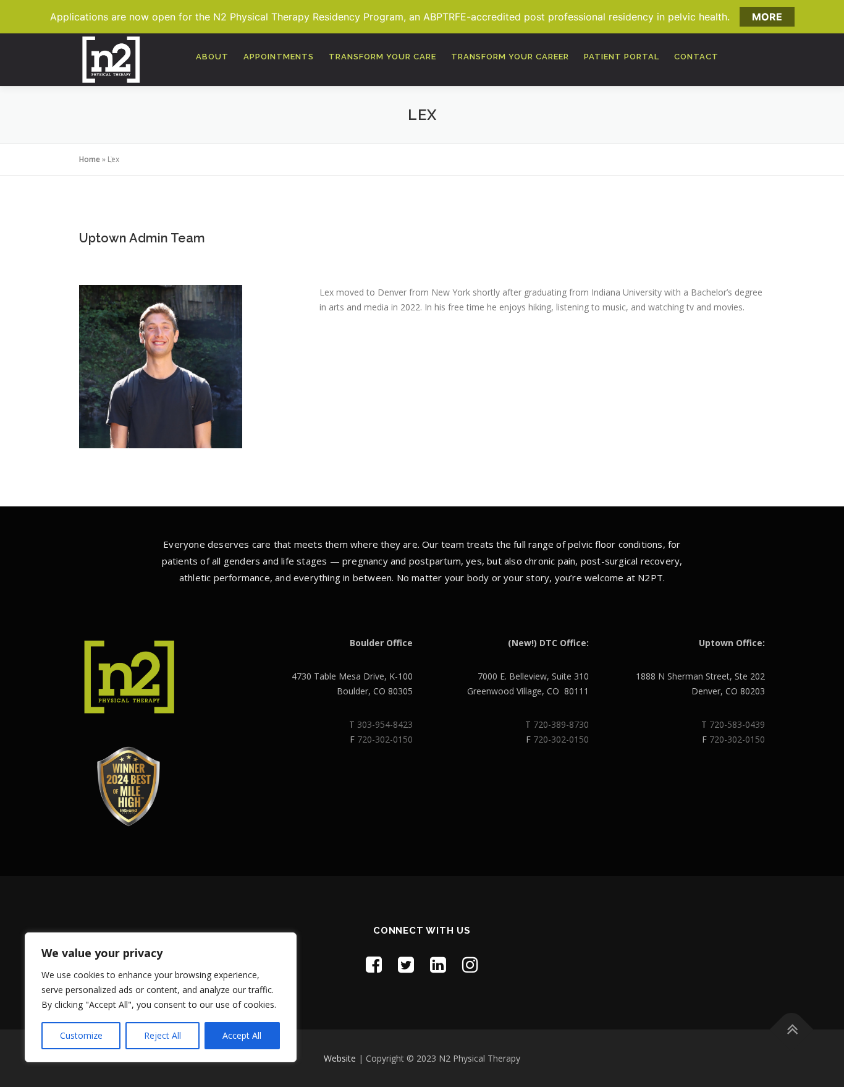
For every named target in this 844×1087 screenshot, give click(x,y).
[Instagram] (470, 964)
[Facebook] (374, 964)
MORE (767, 17)
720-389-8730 (561, 724)
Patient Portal (621, 56)
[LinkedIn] (438, 964)
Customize (81, 1035)
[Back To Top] (792, 1029)
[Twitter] (406, 964)
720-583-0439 (737, 724)
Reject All (162, 1035)
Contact (696, 56)
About (212, 56)
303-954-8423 (385, 724)
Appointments (278, 56)
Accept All (241, 1035)
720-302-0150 (385, 739)
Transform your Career (510, 56)
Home (89, 159)
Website (340, 1058)
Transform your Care (382, 56)
